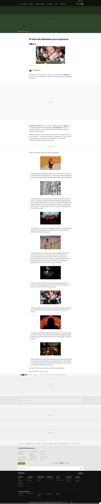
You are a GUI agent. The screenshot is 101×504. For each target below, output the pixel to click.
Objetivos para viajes (53, 443)
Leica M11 (73, 443)
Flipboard (78, 4)
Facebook (76, 4)
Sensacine (39, 478)
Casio (28, 31)
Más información (59, 502)
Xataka (19, 478)
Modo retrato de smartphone (64, 443)
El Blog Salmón (78, 478)
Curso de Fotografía (33, 457)
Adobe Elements (32, 459)
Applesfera (20, 481)
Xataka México (21, 493)
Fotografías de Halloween (61, 374)
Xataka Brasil (20, 495)
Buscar (81, 469)
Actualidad (43, 453)
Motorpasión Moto (59, 480)
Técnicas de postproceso (31, 454)
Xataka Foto (35, 374)
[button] (36, 70)
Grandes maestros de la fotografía (22, 460)
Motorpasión (58, 478)
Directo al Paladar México (50, 494)
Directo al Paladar (50, 478)
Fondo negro (45, 443)
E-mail (35, 44)
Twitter (31, 44)
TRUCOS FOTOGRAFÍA (40, 4)
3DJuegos (29, 478)
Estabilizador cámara (30, 443)
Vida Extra (29, 480)
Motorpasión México (58, 494)
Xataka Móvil (20, 480)
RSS (66, 463)
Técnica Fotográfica (44, 457)
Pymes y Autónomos (78, 481)
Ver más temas (21, 463)
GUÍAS (56, 4)
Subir (80, 473)
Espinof (38, 480)
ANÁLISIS (31, 4)
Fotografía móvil (21, 453)
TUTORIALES (49, 4)
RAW (41, 459)
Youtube (82, 4)
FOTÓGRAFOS (63, 4)
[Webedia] (80, 1)
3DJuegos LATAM (31, 493)
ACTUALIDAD (24, 4)
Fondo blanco (38, 443)
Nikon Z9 (78, 443)
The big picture (44, 371)
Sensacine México (40, 493)
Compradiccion (69, 481)
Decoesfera (68, 480)
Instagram (80, 4)
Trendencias (68, 478)
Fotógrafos (43, 451)
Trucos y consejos (32, 451)
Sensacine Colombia (39, 495)
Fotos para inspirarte (50, 374)
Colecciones (41, 374)
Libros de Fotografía (22, 457)
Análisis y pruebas (21, 451)
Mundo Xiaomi (20, 486)
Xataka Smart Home (20, 484)
